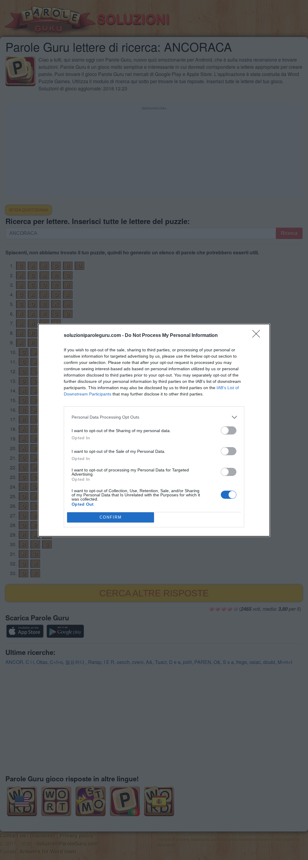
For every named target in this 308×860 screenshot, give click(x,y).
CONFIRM (111, 517)
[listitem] (154, 417)
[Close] (258, 335)
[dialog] (154, 430)
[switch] (228, 430)
